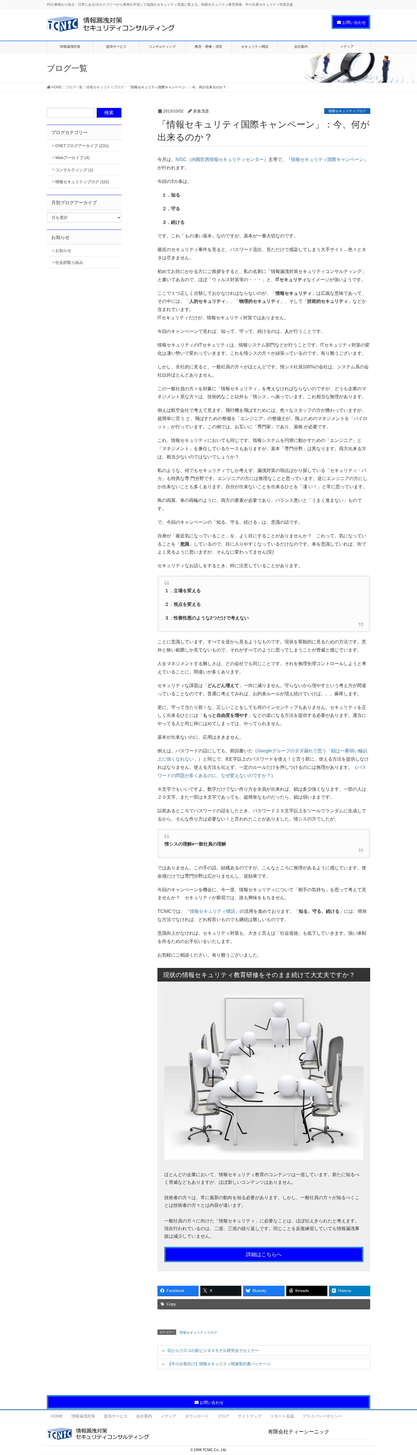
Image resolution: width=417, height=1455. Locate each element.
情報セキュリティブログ (347, 111)
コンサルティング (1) (74, 170)
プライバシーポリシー (322, 1416)
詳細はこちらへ (264, 1254)
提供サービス (116, 1416)
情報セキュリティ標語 (212, 911)
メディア (168, 1416)
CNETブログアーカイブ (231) (82, 145)
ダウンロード (197, 1416)
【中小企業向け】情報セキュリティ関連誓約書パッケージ (219, 1364)
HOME (57, 1416)
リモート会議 (282, 1416)
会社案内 (144, 1416)
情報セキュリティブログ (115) (82, 181)
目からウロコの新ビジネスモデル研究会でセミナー (213, 1350)
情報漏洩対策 (83, 1416)
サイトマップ (250, 1416)
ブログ (223, 1416)
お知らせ (63, 250)
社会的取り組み (69, 262)
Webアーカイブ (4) (72, 157)
